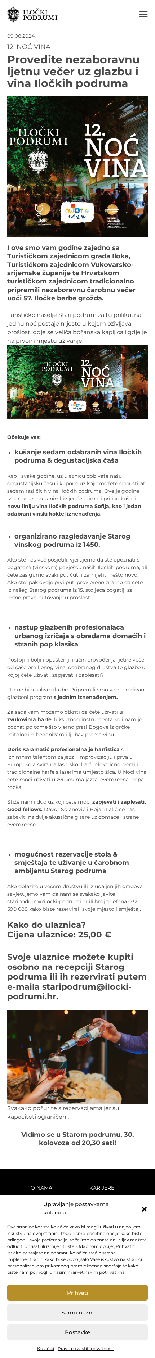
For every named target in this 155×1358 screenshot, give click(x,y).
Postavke (77, 1332)
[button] (144, 1208)
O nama (41, 1188)
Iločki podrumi (32, 14)
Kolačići (45, 1348)
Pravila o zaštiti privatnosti (86, 1348)
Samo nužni (77, 1312)
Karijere (101, 1188)
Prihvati (77, 1292)
